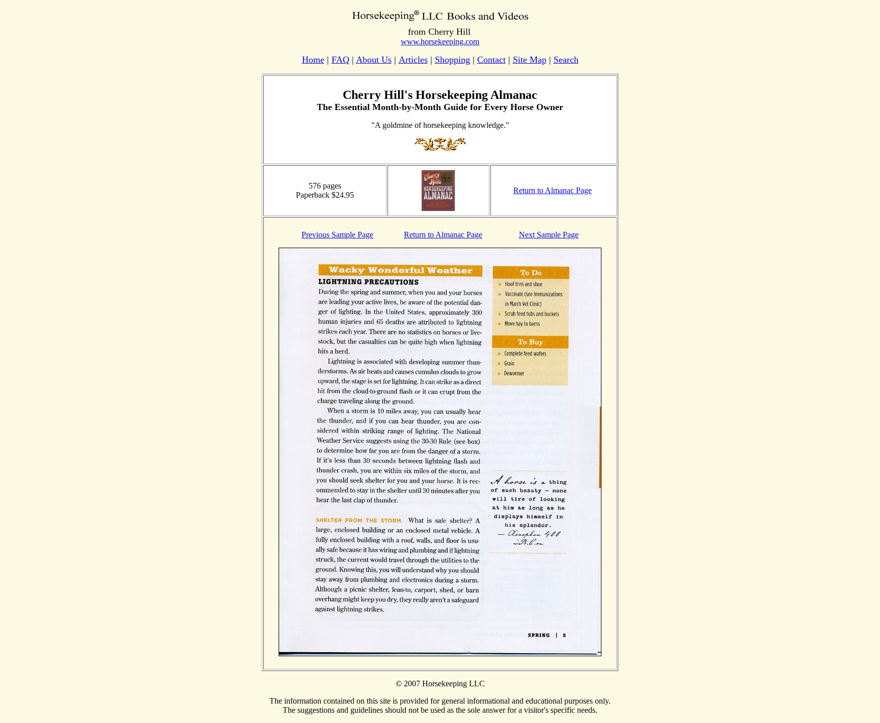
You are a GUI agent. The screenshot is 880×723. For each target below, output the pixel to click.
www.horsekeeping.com (440, 41)
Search (566, 60)
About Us (374, 60)
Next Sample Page (549, 234)
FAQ (340, 60)
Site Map (529, 60)
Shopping (452, 60)
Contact (491, 60)
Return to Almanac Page (552, 190)
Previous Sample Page (337, 234)
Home (313, 60)
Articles (413, 60)
